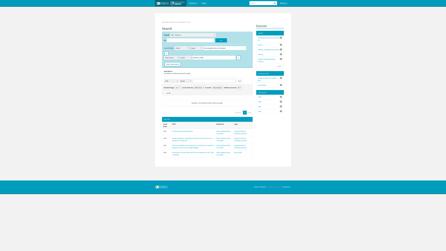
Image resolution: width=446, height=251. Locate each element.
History (260, 45)
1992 (259, 107)
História (260, 54)
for (165, 40)
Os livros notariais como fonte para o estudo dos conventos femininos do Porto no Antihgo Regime (193, 146)
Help (204, 3)
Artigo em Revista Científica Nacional (240, 132)
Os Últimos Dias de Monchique (182, 131)
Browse (193, 3)
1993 (259, 102)
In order (208, 88)
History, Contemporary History (268, 50)
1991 (259, 111)
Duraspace (286, 187)
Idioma (283, 3)
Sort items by (188, 88)
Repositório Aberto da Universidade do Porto (176, 22)
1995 (259, 97)
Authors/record (230, 88)
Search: (167, 35)
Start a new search (172, 64)
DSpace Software (260, 187)
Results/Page (169, 88)
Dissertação (238, 152)
